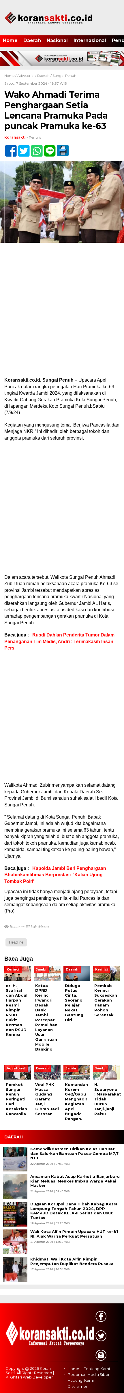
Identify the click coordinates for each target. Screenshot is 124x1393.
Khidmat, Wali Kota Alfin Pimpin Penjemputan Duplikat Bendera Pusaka (72, 1261)
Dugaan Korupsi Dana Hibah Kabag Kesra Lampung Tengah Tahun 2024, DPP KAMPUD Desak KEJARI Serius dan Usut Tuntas (74, 1211)
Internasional (90, 40)
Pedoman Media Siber (89, 1374)
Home (10, 40)
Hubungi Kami (81, 1381)
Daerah (32, 40)
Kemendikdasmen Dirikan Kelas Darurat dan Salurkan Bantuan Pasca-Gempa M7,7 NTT (74, 1153)
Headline (16, 942)
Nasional (57, 40)
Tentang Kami (97, 1369)
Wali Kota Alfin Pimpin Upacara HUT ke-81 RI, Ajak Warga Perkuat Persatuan (74, 1233)
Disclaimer (77, 1386)
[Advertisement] (62, 312)
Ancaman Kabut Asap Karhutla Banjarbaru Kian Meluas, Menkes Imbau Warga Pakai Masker (75, 1181)
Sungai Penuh (64, 75)
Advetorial (25, 75)
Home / (10, 75)
